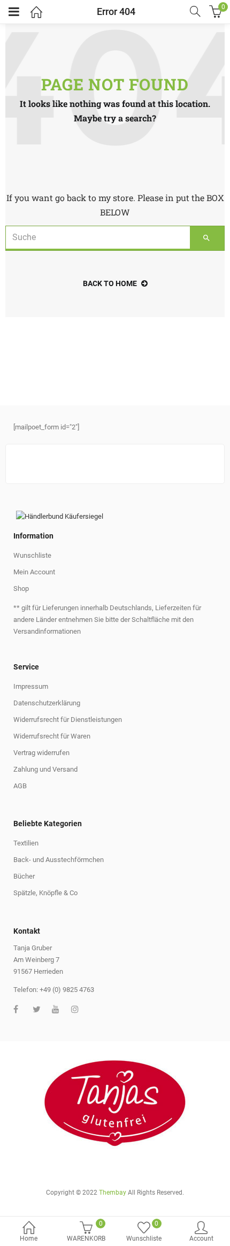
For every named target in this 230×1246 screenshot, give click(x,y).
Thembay (112, 1192)
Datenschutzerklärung (46, 703)
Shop (21, 588)
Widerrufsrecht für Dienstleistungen (67, 720)
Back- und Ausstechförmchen (58, 860)
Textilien (26, 843)
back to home (110, 283)
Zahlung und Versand (45, 769)
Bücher (24, 876)
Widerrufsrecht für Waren (51, 736)
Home (28, 1238)
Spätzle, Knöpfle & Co (45, 893)
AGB (20, 786)
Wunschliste (32, 555)
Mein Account (34, 572)
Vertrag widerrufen (41, 753)
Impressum (30, 686)
